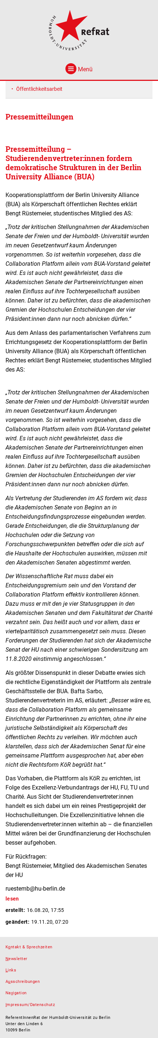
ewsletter (17, 958)
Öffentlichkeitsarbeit (39, 89)
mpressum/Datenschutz (30, 1004)
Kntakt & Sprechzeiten (29, 947)
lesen (12, 899)
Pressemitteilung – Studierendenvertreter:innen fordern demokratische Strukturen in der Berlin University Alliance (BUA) (73, 162)
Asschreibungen (23, 981)
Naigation (16, 993)
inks (11, 970)
